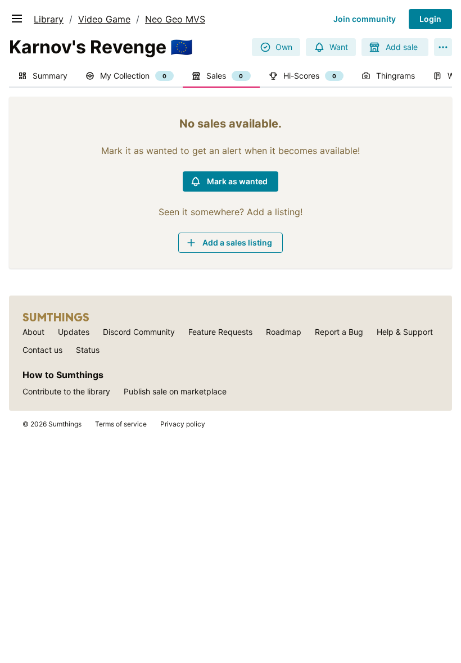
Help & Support (405, 332)
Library (49, 19)
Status (88, 350)
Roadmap (283, 332)
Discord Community (139, 332)
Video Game (104, 19)
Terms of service (121, 424)
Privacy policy (182, 424)
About (33, 332)
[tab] (42, 76)
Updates (73, 332)
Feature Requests (220, 332)
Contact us (42, 350)
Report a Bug (339, 332)
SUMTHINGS (55, 317)
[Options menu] (443, 47)
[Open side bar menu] (17, 18)
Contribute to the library (66, 391)
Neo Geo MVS (175, 19)
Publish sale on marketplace (175, 391)
